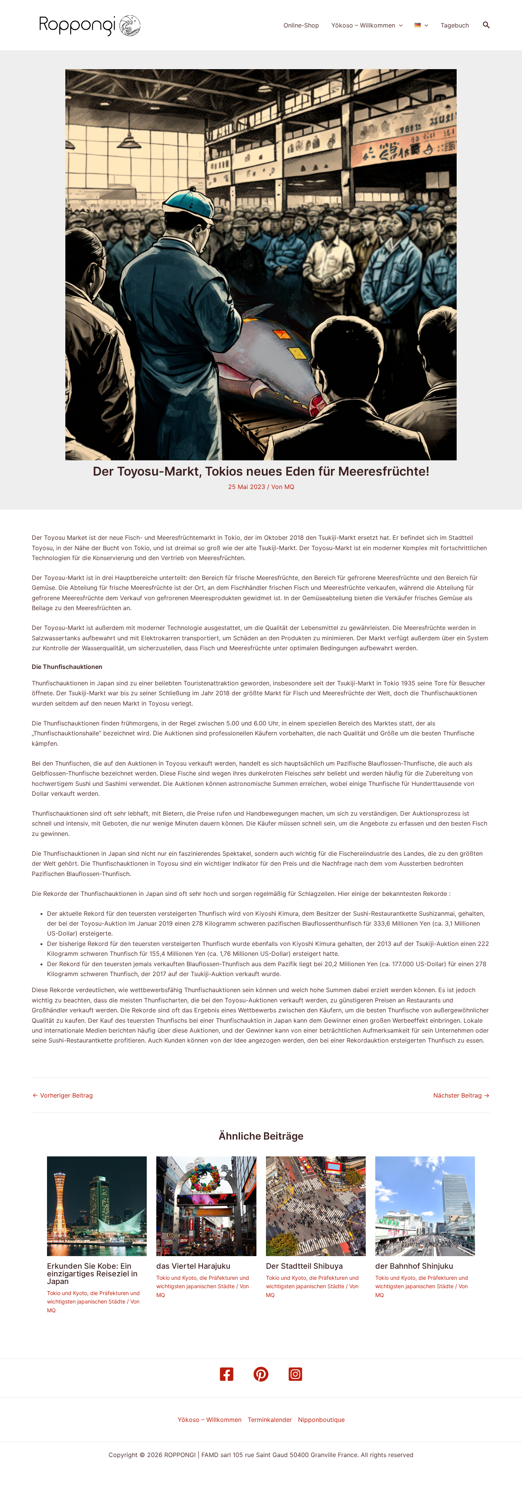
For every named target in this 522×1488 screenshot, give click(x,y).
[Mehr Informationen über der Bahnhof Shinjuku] (425, 1206)
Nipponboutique (321, 1419)
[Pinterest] (261, 1374)
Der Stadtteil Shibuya (304, 1266)
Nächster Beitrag (461, 1095)
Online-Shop (301, 25)
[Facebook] (226, 1374)
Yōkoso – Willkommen (363, 25)
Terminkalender (270, 1419)
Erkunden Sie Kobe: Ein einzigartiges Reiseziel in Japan (92, 1273)
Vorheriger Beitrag (62, 1095)
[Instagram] (295, 1374)
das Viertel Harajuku (193, 1266)
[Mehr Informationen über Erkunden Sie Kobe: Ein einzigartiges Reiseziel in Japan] (97, 1206)
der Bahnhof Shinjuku (414, 1266)
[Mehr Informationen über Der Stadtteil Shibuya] (316, 1206)
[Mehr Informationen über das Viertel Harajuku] (206, 1206)
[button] (399, 25)
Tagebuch (455, 25)
